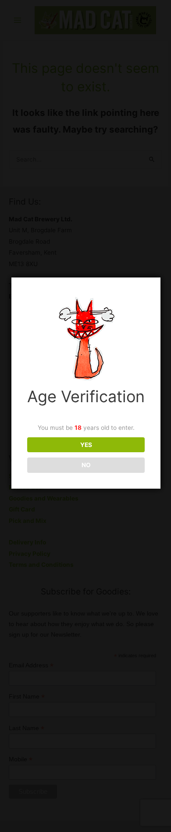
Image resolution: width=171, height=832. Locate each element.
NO (86, 464)
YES (86, 444)
